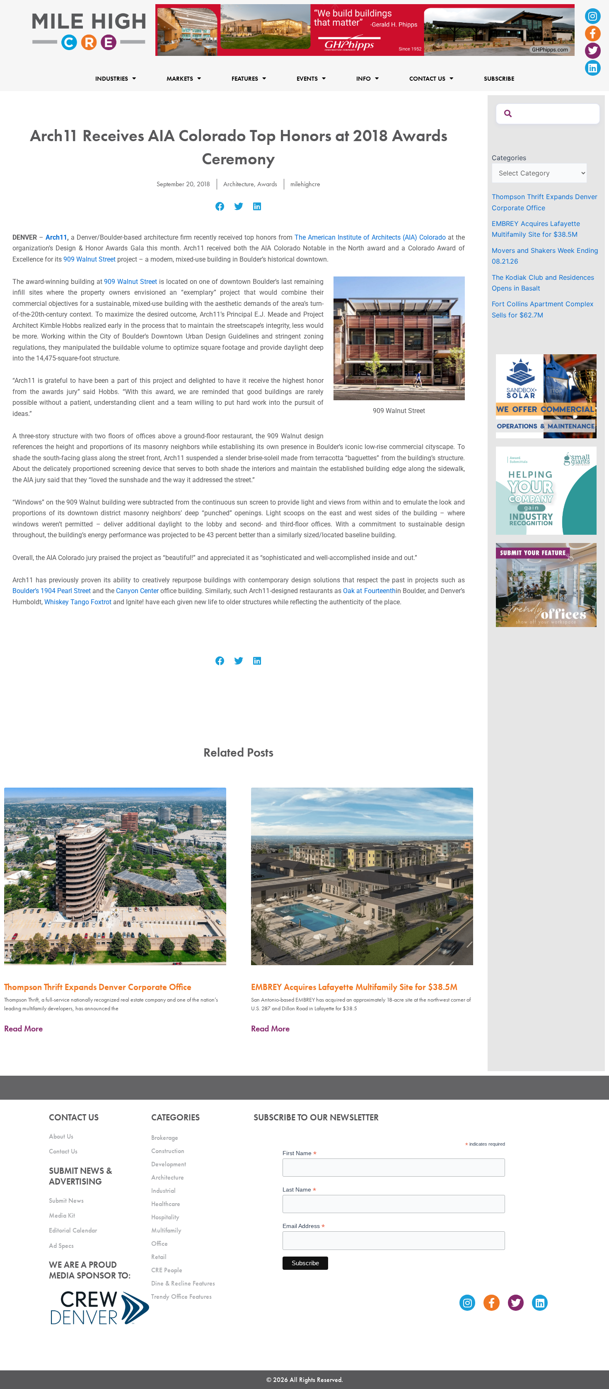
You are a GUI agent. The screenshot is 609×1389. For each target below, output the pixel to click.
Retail (159, 1256)
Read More (23, 1028)
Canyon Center (137, 591)
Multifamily (166, 1230)
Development (168, 1164)
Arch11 (56, 237)
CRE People (166, 1270)
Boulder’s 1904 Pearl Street (51, 591)
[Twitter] (593, 50)
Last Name (299, 1190)
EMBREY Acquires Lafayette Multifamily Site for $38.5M (354, 986)
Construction (167, 1150)
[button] (220, 206)
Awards (267, 184)
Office (159, 1243)
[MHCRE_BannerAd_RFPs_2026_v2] (365, 29)
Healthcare (165, 1203)
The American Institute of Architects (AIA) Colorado (370, 237)
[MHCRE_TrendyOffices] (546, 584)
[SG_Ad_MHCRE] (546, 490)
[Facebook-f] (593, 33)
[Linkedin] (593, 68)
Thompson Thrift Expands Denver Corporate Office (97, 986)
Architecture (238, 184)
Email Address (304, 1226)
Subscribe (499, 78)
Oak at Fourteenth (369, 591)
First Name (300, 1153)
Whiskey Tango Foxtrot (77, 602)
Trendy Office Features (181, 1296)
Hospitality (165, 1217)
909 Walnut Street (89, 259)
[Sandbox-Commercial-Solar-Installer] (546, 396)
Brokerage (164, 1137)
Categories (509, 158)
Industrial (163, 1190)
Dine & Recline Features (183, 1283)
